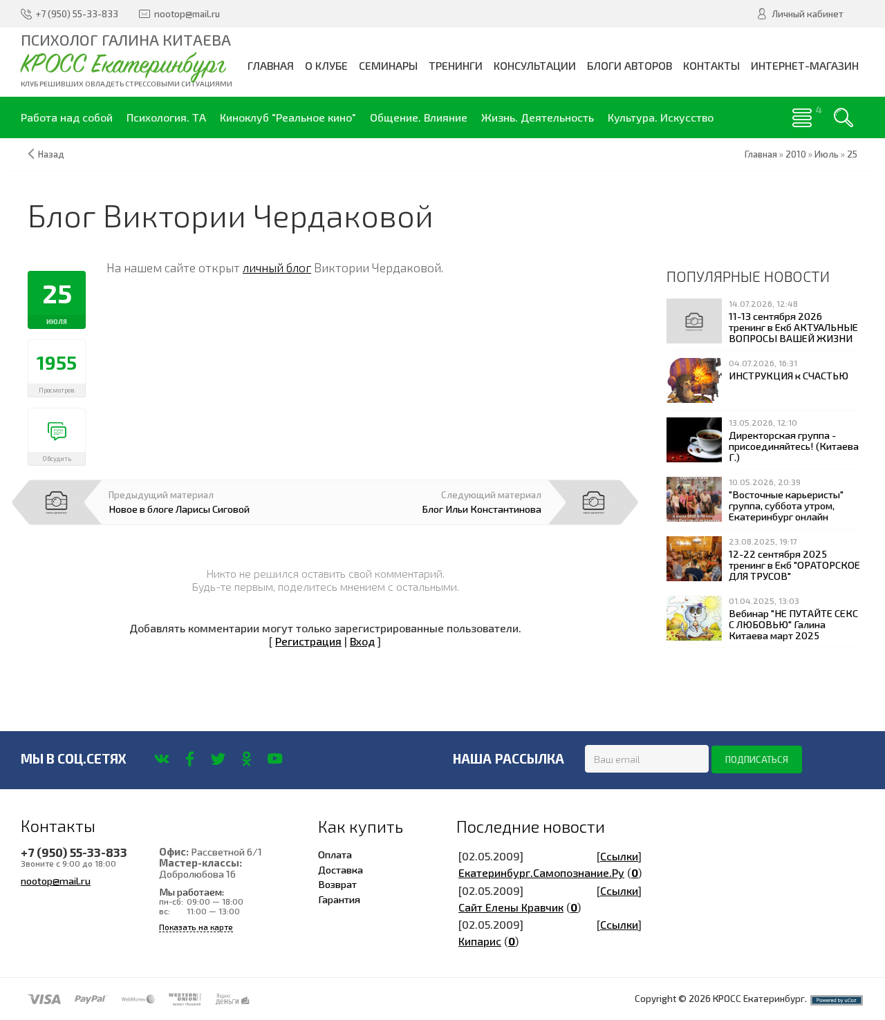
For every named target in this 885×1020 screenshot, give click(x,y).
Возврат (337, 884)
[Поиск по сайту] (843, 117)
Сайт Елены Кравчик (510, 907)
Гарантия (339, 899)
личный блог (277, 267)
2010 (795, 154)
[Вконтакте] (161, 759)
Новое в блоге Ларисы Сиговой (179, 508)
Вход (362, 641)
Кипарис (479, 940)
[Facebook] (190, 759)
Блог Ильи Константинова (481, 508)
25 (852, 154)
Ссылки (619, 855)
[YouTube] (275, 759)
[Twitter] (218, 759)
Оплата (335, 854)
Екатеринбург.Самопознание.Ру (541, 872)
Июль (826, 154)
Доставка (340, 869)
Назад (51, 154)
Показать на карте (196, 927)
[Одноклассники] (246, 759)
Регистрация (308, 641)
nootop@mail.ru (56, 880)
